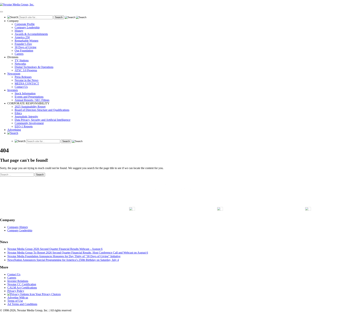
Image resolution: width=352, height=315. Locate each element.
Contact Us (21, 86)
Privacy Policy (15, 290)
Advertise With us (17, 297)
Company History (17, 227)
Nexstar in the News (26, 80)
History (19, 30)
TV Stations (22, 60)
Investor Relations (17, 281)
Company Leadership (27, 27)
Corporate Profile (25, 24)
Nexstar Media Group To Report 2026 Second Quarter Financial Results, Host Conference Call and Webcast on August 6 (77, 252)
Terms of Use (15, 300)
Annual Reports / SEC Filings (32, 100)
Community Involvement (29, 123)
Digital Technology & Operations (34, 67)
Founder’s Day (23, 43)
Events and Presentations (29, 96)
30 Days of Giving (25, 47)
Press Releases (23, 76)
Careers (19, 53)
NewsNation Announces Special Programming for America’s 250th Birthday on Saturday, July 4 (63, 259)
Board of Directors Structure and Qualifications (42, 109)
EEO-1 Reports (24, 126)
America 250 (22, 37)
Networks (20, 63)
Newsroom (13, 73)
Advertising (14, 129)
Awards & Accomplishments (31, 34)
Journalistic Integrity (26, 116)
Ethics (18, 113)
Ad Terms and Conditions (22, 304)
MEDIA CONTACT (27, 83)
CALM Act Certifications (22, 287)
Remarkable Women (26, 40)
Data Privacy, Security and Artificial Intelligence (42, 119)
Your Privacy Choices (48, 294)
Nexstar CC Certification (21, 284)
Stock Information (25, 93)
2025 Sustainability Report (30, 106)
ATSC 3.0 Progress (26, 70)
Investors (12, 90)
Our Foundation (24, 50)
